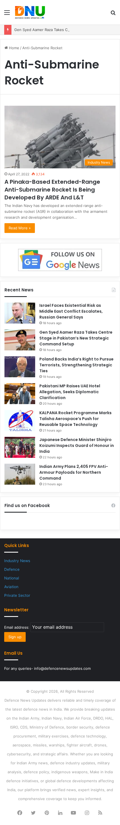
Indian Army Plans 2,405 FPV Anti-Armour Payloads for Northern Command (73, 472)
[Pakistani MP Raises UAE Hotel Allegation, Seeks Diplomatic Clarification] (19, 393)
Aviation (11, 586)
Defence (12, 569)
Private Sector (17, 595)
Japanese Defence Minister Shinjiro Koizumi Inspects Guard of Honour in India (76, 445)
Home (13, 48)
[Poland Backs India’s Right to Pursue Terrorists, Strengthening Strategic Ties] (19, 366)
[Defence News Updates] (30, 12)
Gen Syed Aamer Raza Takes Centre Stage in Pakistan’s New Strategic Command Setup (75, 338)
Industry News (17, 560)
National (11, 578)
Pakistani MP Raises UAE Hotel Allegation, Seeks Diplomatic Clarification (69, 391)
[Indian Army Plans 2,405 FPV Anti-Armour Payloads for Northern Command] (19, 474)
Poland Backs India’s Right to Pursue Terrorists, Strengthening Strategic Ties (76, 365)
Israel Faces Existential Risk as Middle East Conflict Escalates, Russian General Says (71, 311)
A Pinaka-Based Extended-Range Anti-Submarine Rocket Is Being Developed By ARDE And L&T (52, 189)
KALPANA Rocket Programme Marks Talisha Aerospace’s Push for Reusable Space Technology (75, 418)
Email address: (17, 627)
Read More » (20, 228)
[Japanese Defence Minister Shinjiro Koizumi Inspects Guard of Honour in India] (19, 447)
